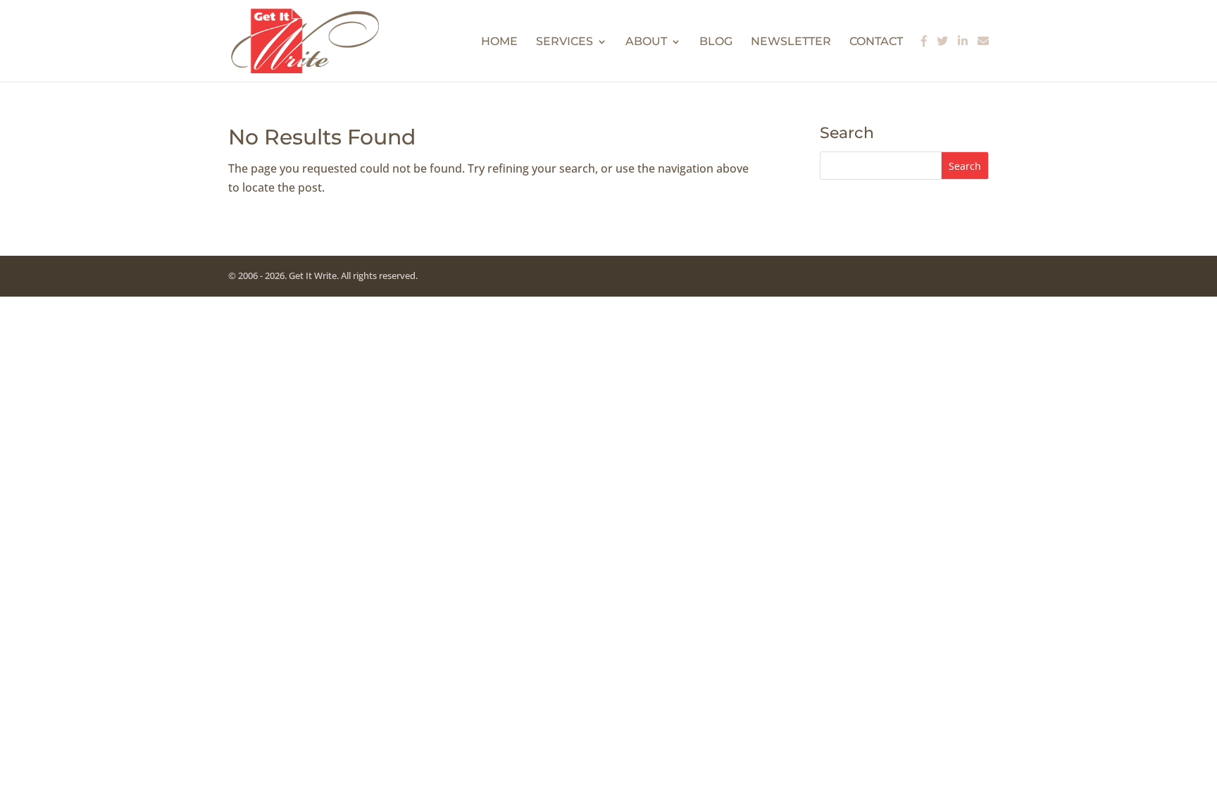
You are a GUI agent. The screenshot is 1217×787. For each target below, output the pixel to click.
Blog (715, 42)
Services (564, 42)
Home (499, 42)
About (646, 42)
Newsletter (791, 42)
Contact (876, 42)
